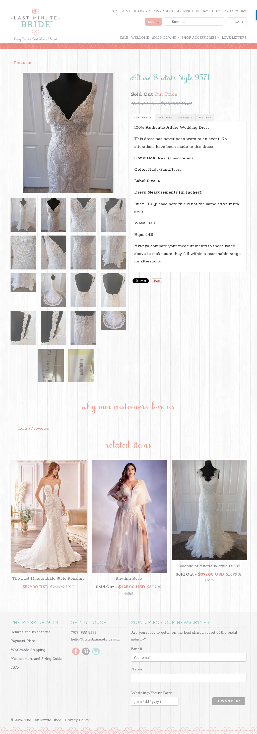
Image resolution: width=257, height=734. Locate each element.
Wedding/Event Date (151, 693)
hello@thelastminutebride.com (95, 639)
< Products (21, 62)
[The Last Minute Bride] (48, 25)
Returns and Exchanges (30, 632)
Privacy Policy (77, 720)
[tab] (143, 117)
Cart (239, 22)
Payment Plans (23, 641)
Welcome (140, 38)
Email (136, 649)
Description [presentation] (143, 117)
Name (137, 669)
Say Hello (211, 11)
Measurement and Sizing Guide (36, 659)
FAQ (113, 11)
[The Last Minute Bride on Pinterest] (86, 651)
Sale (124, 38)
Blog (125, 11)
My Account (234, 11)
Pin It (157, 280)
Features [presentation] (165, 117)
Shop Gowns (165, 38)
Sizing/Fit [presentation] (185, 117)
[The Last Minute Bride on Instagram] (96, 651)
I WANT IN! (229, 701)
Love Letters (234, 38)
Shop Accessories (200, 38)
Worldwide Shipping (28, 650)
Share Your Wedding (153, 11)
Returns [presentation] (205, 117)
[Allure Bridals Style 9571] (68, 133)
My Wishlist (187, 11)
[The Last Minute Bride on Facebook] (76, 651)
